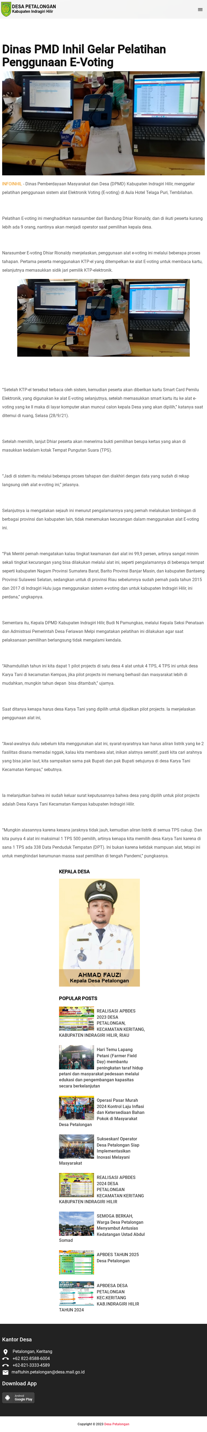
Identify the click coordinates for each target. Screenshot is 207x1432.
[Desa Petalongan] (28, 9)
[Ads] (99, 985)
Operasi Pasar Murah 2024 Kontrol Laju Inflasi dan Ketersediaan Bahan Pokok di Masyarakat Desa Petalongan (101, 1112)
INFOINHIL (12, 183)
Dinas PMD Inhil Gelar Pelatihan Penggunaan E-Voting (84, 56)
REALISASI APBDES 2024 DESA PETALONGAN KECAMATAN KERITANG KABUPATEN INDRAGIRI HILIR (101, 1189)
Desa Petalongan (116, 1424)
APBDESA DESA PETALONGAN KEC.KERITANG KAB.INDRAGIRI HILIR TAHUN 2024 (99, 1297)
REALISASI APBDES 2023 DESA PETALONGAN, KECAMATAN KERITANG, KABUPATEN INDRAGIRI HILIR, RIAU (102, 1023)
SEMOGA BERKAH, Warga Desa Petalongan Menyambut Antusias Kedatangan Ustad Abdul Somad (102, 1228)
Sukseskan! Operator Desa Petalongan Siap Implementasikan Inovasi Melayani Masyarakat (99, 1151)
